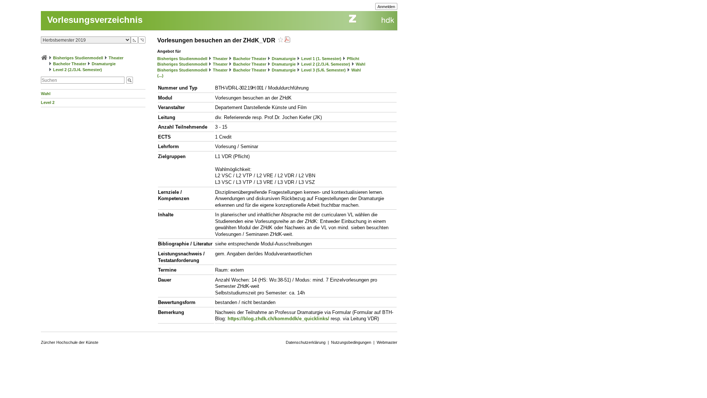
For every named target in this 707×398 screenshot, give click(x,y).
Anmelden (386, 6)
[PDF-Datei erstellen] (287, 40)
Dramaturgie (104, 64)
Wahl (45, 93)
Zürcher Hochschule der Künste (69, 342)
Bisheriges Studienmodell (78, 58)
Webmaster (387, 342)
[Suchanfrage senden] (129, 80)
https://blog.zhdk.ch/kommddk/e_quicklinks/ (278, 318)
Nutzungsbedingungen (351, 342)
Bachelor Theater (69, 64)
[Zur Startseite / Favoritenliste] (44, 58)
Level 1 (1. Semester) (321, 58)
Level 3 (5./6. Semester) (323, 70)
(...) (160, 75)
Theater (116, 58)
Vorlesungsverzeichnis (95, 20)
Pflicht (353, 58)
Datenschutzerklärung (306, 342)
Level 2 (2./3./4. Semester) (77, 69)
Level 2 (47, 102)
